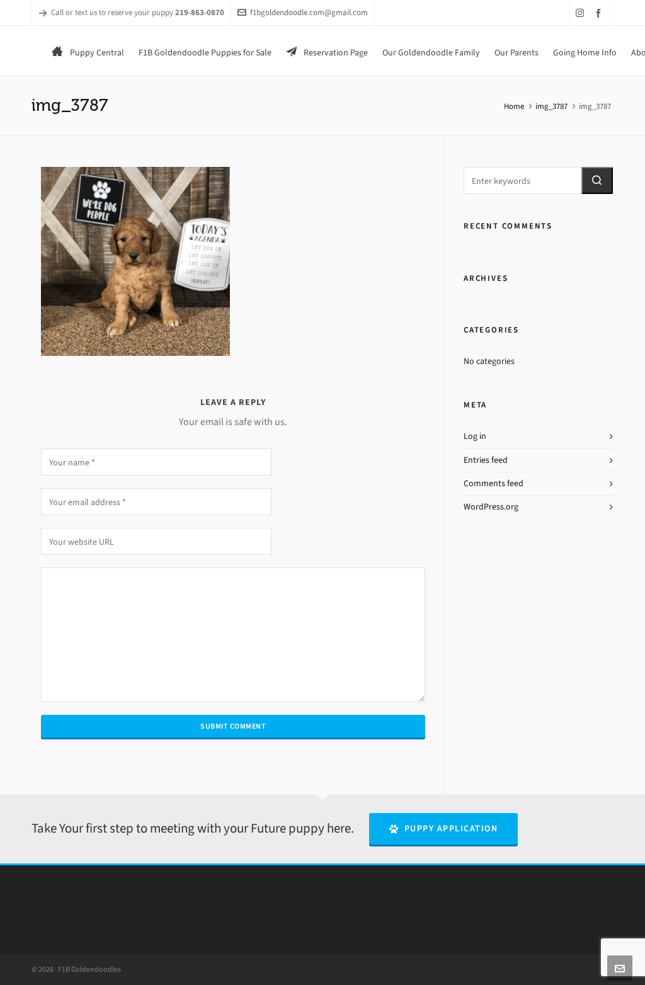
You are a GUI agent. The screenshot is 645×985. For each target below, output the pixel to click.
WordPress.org (491, 507)
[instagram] (582, 12)
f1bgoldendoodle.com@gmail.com (309, 12)
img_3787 (551, 106)
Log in (475, 436)
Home (514, 106)
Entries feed (486, 460)
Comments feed (493, 483)
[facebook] (600, 13)
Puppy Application (451, 828)
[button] (597, 180)
